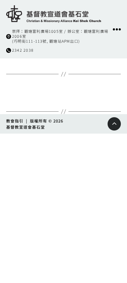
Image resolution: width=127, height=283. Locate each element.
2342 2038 (23, 50)
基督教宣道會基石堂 (25, 127)
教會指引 (14, 121)
